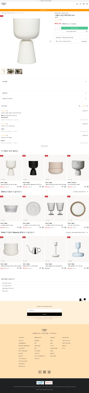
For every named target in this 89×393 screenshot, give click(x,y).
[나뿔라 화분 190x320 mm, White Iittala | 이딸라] (26, 41)
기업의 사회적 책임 (66, 343)
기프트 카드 (36, 358)
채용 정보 (64, 345)
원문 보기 (16, 119)
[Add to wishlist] (18, 187)
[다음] (50, 41)
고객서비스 (21, 340)
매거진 (51, 340)
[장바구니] (83, 4)
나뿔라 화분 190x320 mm (20, 12)
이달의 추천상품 (53, 348)
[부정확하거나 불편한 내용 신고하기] (87, 120)
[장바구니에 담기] (20, 186)
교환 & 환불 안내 (22, 343)
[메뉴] (87, 4)
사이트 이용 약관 (22, 358)
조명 (35, 348)
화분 (13, 12)
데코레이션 (9, 12)
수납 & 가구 (36, 353)
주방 (35, 343)
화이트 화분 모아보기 (7, 283)
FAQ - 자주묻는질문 (23, 350)
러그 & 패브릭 (37, 350)
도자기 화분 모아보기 (7, 285)
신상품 (51, 350)
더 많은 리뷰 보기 (44, 146)
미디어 (63, 348)
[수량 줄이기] (56, 28)
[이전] (2, 41)
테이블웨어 (36, 340)
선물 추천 (52, 353)
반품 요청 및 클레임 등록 (24, 345)
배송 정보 (21, 353)
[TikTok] (49, 371)
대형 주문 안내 (22, 366)
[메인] (3, 4)
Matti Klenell (57, 13)
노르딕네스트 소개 (66, 340)
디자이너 (52, 345)
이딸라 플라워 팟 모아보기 (8, 288)
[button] (58, 20)
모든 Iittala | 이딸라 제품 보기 (79, 191)
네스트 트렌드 (53, 356)
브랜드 (51, 343)
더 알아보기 (84, 41)
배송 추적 (21, 356)
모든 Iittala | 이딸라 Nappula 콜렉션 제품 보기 (76, 232)
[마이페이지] (77, 4)
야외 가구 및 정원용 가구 (39, 356)
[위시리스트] (80, 4)
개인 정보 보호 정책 (23, 361)
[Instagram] (44, 371)
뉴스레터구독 (21, 348)
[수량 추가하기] (60, 28)
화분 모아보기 (5, 291)
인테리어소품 (3, 12)
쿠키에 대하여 (22, 363)
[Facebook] (40, 371)
